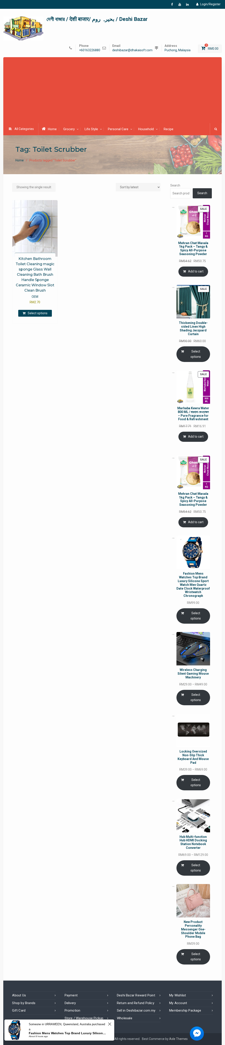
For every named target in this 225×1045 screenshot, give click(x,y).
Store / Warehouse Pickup (84, 1018)
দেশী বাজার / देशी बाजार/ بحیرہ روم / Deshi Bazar (97, 19)
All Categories (24, 129)
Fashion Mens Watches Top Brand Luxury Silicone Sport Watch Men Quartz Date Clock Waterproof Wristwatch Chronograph (68, 1033)
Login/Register (210, 4)
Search (175, 185)
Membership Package (185, 1010)
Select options (37, 313)
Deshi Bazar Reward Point (136, 995)
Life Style (91, 129)
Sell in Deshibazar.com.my (136, 1010)
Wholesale (124, 1018)
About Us (19, 995)
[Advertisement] (114, 90)
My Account (178, 1003)
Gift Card (18, 1010)
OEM (35, 296)
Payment (71, 995)
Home (52, 129)
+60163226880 (89, 50)
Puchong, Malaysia (178, 50)
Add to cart (195, 271)
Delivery (70, 1003)
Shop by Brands (23, 1003)
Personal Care (118, 129)
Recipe (168, 129)
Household (146, 129)
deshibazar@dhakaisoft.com (132, 50)
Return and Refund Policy (135, 1003)
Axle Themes (178, 1039)
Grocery (69, 129)
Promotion (72, 1010)
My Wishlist (177, 995)
